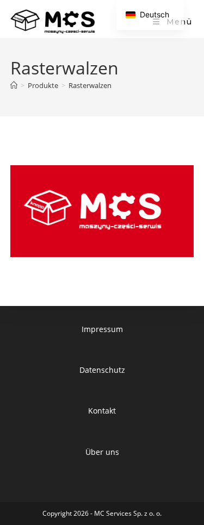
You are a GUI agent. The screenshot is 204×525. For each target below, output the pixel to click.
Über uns (102, 452)
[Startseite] (13, 85)
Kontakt (102, 410)
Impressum (102, 329)
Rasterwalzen (90, 85)
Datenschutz (102, 370)
